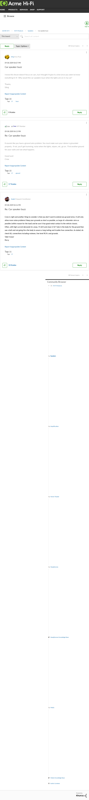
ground (18, 173)
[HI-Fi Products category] (49, 285)
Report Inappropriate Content (15, 94)
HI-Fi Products (18, 31)
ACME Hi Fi (6, 31)
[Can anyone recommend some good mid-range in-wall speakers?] (87, 46)
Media (52, 707)
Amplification (54, 426)
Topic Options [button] (21, 46)
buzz (17, 101)
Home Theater (54, 496)
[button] (86, 52)
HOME (2, 10)
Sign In (87, 26)
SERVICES (24, 10)
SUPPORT (41, 10)
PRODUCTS (12, 10)
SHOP (32, 10)
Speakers (30, 31)
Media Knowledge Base (57, 778)
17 (12, 101)
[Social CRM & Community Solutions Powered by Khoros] (81, 795)
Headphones (54, 567)
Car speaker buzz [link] (43, 31)
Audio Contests (55, 783)
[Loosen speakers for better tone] (83, 46)
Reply (79, 112)
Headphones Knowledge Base (59, 637)
